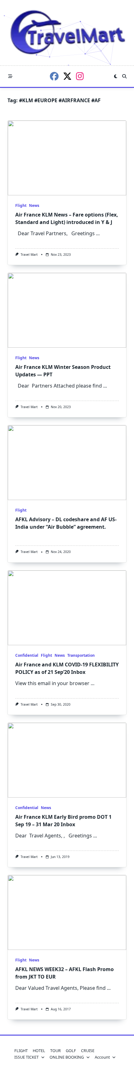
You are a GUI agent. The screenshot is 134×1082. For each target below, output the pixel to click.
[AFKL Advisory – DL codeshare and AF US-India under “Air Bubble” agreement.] (67, 462)
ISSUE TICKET (26, 1057)
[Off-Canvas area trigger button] (10, 76)
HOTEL (39, 1050)
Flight (20, 205)
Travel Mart (29, 254)
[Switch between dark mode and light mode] (115, 76)
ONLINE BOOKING (67, 1057)
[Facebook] (54, 76)
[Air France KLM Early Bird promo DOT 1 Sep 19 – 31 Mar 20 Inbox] (67, 760)
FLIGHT (21, 1050)
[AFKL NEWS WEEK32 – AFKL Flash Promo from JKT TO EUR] (67, 912)
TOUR (55, 1050)
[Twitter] (67, 76)
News (34, 205)
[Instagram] (80, 76)
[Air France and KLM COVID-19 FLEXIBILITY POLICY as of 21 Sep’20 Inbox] (67, 607)
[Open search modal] (124, 76)
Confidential (26, 655)
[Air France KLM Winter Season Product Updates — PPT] (67, 310)
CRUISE (87, 1050)
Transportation (81, 655)
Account (102, 1057)
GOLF (71, 1050)
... (98, 233)
